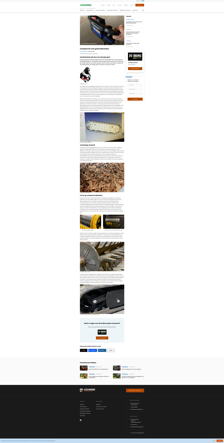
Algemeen (82, 10)
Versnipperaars (83, 51)
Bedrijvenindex (140, 5)
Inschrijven (135, 99)
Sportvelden (135, 10)
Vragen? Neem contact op (134, 390)
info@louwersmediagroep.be (137, 426)
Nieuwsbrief (126, 5)
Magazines (103, 5)
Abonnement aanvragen (101, 406)
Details (214, 440)
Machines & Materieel (100, 10)
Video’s (114, 5)
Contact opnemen (100, 408)
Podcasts (108, 5)
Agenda (131, 5)
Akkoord (219, 440)
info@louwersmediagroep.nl (137, 409)
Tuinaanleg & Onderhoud (112, 10)
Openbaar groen (90, 10)
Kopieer (111, 350)
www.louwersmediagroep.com (137, 432)
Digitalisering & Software (125, 10)
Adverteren (119, 5)
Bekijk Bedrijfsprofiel (135, 68)
